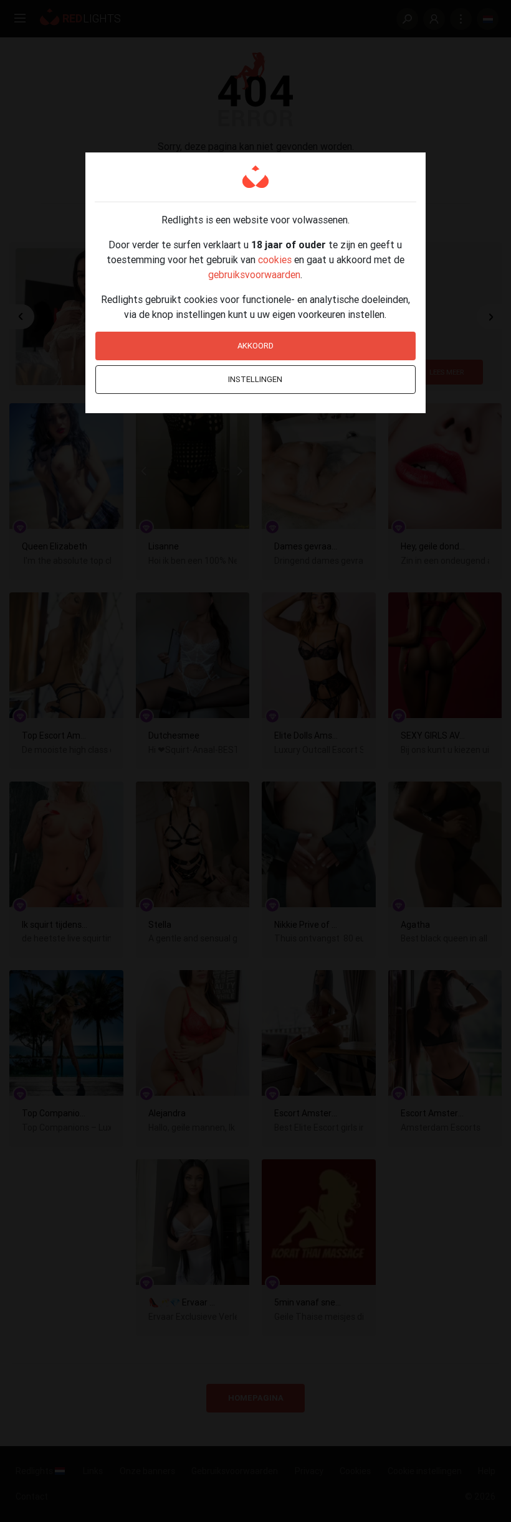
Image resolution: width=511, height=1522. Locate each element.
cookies (275, 259)
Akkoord (255, 345)
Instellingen (255, 379)
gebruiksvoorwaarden (254, 274)
